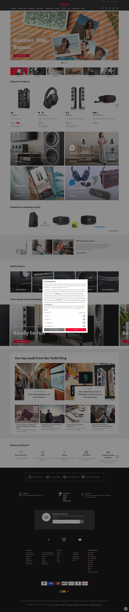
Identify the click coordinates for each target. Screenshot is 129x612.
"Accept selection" (48, 304)
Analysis (46, 316)
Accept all (76, 329)
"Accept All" (59, 298)
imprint (45, 309)
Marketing (47, 319)
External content (48, 326)
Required (47, 312)
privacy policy (77, 307)
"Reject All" (57, 293)
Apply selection (54, 329)
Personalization (48, 322)
